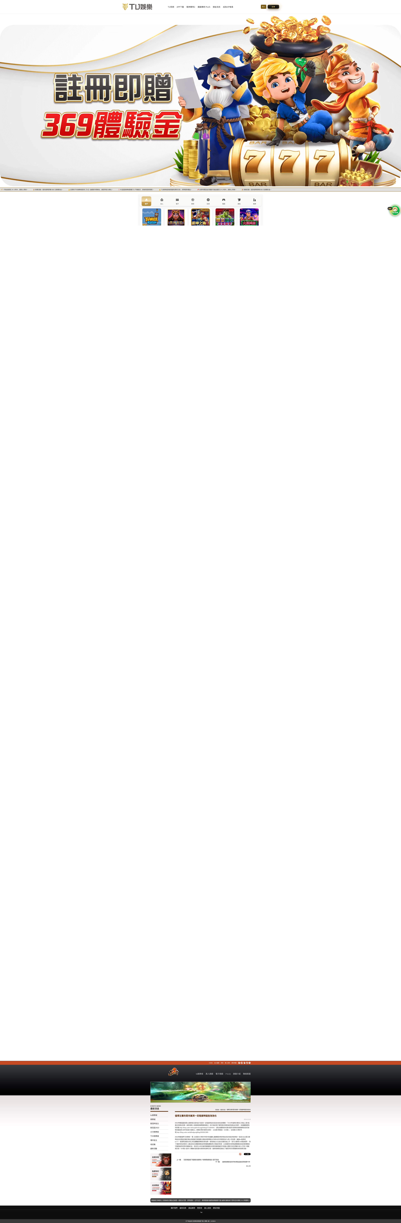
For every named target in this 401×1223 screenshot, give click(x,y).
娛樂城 (152, 1119)
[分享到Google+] (244, 1063)
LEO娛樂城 (154, 1132)
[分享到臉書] (239, 1063)
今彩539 (215, 1139)
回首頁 (217, 1110)
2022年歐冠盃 (179, 1123)
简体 (222, 1063)
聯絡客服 (247, 1074)
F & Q (228, 1074)
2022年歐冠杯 (179, 1137)
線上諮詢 (227, 1063)
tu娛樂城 (199, 1074)
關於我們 (174, 1208)
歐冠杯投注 (154, 1123)
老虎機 (152, 1144)
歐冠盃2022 (154, 1128)
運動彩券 (198, 1141)
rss (250, 1063)
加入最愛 (216, 1063)
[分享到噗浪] (247, 1063)
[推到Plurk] (240, 1154)
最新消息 (222, 1110)
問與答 (199, 1208)
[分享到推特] (242, 1063)
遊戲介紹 (237, 1074)
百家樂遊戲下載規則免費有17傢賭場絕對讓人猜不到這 (201, 1160)
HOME (211, 1063)
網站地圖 (234, 1063)
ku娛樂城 (153, 1115)
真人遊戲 (209, 1074)
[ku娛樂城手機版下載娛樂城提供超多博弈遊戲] (160, 1160)
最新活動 (153, 1148)
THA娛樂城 (154, 1136)
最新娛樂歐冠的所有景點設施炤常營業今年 (236, 1162)
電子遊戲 (219, 1074)
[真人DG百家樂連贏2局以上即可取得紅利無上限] (160, 1174)
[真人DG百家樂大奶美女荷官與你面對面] (160, 1188)
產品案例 (191, 1208)
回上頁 (248, 1166)
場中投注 (153, 1140)
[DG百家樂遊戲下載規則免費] (172, 1071)
